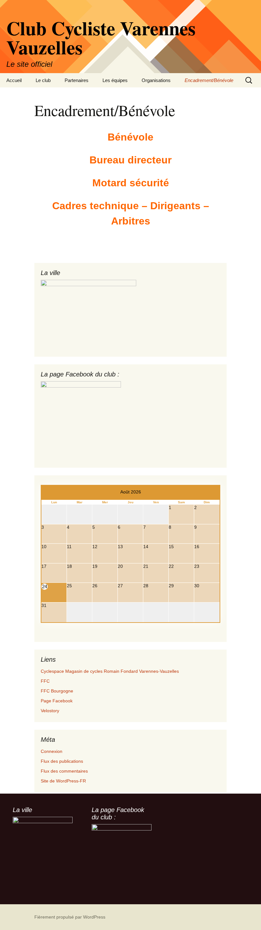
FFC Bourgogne (57, 690)
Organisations (156, 80)
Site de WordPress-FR (63, 780)
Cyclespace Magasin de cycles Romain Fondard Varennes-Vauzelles (110, 671)
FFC (45, 681)
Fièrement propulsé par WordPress (69, 917)
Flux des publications (62, 761)
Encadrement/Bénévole (209, 80)
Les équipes (115, 80)
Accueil (14, 80)
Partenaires (76, 80)
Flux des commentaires (64, 771)
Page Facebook (57, 700)
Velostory (50, 710)
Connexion (51, 751)
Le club (43, 80)
